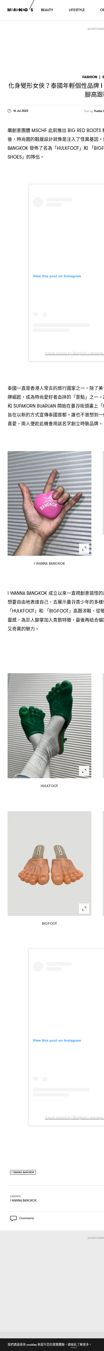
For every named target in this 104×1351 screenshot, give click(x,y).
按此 (74, 1344)
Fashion (89, 77)
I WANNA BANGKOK (25, 1172)
